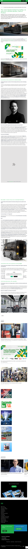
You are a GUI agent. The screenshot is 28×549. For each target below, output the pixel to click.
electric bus (4, 59)
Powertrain (2, 512)
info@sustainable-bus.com (5, 539)
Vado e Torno (3, 506)
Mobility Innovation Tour (4, 521)
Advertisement (11, 181)
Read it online (19, 528)
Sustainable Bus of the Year (4, 517)
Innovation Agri (3, 522)
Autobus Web (3, 509)
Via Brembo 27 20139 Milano (6, 536)
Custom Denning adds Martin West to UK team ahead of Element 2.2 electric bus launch (11, 474)
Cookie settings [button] (15, 276)
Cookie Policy (12, 541)
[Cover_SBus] (14, 434)
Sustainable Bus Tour (7, 363)
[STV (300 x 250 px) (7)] (14, 447)
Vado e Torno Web (3, 507)
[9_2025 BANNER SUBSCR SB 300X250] (14, 404)
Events (6, 384)
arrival (2, 315)
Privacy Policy (8, 541)
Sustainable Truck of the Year (5, 516)
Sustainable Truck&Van (4, 508)
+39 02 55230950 (4, 538)
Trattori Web (2, 514)
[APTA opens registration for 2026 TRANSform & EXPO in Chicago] (14, 374)
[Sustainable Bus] (2, 0)
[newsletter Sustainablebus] (14, 393)
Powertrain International (4, 513)
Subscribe (14, 486)
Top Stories (10, 341)
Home (1, 7)
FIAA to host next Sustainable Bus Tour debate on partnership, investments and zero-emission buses (13, 361)
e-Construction (3, 515)
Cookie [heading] (14, 272)
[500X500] (14, 53)
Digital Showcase (7, 341)
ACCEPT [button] (12, 276)
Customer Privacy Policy (18, 541)
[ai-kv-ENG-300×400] (14, 417)
